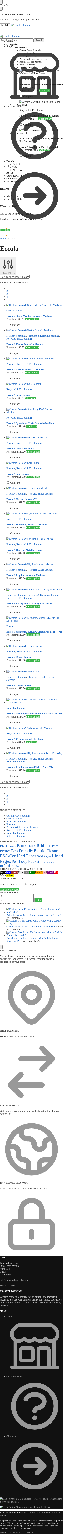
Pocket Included (41, 861)
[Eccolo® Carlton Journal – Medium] (34, 358)
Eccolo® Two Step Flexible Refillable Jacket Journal (34, 713)
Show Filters (8, 273)
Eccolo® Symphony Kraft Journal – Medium (30, 423)
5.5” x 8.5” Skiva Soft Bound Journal (39, 115)
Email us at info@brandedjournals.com (19, 19)
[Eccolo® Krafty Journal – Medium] (34, 330)
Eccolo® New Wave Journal (21, 448)
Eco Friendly (22, 850)
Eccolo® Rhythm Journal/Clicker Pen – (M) (29, 767)
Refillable (6, 865)
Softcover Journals (15, 836)
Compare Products (9, 889)
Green (32, 872)
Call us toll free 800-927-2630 (15, 14)
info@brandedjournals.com (14, 1280)
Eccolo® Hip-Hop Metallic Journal (24, 550)
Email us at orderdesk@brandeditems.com (21, 219)
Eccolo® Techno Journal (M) (21, 499)
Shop (9, 46)
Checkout (11, 166)
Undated (17, 866)
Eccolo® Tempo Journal (19, 657)
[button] (4, 228)
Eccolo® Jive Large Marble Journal (38, 147)
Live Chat (5, 230)
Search (39, 40)
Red (56, 872)
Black (3, 872)
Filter (38, 900)
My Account (12, 196)
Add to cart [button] (44, 90)
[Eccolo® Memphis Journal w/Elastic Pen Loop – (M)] (34, 619)
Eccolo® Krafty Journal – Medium (24, 344)
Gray (26, 872)
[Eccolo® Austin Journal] (34, 671)
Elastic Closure (46, 850)
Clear (21, 872)
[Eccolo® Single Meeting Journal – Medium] (34, 305)
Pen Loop (19, 861)
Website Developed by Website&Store (16, 1532)
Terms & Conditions (40, 1512)
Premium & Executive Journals (43, 335)
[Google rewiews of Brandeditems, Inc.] (25, 1507)
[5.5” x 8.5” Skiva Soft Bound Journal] (41, 103)
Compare (28, 96)
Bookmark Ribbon (33, 845)
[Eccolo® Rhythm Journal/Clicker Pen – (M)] (34, 753)
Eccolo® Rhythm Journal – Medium (25, 575)
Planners (45, 138)
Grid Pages (44, 856)
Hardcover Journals (29, 138)
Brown (14, 872)
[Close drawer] (1, 9)
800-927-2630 (7, 1285)
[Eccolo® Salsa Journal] (34, 384)
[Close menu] (1, 2)
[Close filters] (1, 947)
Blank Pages (8, 846)
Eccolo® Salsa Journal (18, 395)
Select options (45, 118)
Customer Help (14, 106)
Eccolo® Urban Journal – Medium (24, 739)
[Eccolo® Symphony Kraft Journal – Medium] (34, 411)
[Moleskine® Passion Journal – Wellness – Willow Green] (41, 72)
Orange (39, 872)
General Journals (15, 310)
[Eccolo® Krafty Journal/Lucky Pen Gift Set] (34, 589)
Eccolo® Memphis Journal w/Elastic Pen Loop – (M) (34, 631)
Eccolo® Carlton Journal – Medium (25, 369)
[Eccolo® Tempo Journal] (34, 646)
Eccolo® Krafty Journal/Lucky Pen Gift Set (29, 603)
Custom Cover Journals (18, 815)
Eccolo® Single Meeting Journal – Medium (29, 316)
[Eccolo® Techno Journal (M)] (34, 488)
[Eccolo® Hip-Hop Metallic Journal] (34, 538)
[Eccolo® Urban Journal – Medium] (34, 728)
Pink (45, 872)
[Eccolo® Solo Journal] (34, 463)
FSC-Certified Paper (18, 856)
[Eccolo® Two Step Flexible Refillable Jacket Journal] (34, 701)
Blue (8, 872)
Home (3, 238)
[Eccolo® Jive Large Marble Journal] (41, 132)
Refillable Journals (15, 708)
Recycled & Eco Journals (32, 78)
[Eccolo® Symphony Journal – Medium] (34, 513)
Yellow (10, 875)
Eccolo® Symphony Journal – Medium (26, 524)
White (3, 875)
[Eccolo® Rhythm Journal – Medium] (34, 564)
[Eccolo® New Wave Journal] (34, 437)
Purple (50, 872)
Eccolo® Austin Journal (19, 685)
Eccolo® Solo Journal (17, 474)
